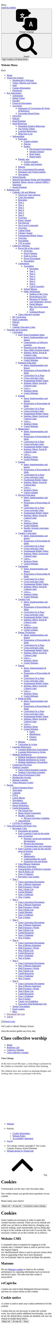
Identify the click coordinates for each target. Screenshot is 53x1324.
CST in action (24, 243)
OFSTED (16, 116)
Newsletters (23, 174)
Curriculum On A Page (34, 375)
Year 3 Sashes (24, 938)
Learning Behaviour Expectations (33, 749)
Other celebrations (32, 291)
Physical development (33, 843)
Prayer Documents (32, 258)
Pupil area (22, 139)
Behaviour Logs (25, 134)
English (21, 396)
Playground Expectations (40, 149)
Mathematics (23, 429)
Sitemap (10, 1124)
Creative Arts (24, 599)
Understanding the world (35, 859)
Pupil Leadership (20, 319)
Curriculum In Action (27, 744)
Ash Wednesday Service (40, 302)
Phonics (21, 742)
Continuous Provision (22, 765)
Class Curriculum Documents (31, 882)
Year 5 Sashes (24, 978)
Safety (32, 731)
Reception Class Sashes (28, 877)
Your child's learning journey (36, 350)
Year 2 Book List (25, 910)
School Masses (30, 289)
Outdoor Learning (20, 767)
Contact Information (21, 88)
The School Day (25, 810)
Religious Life (13, 190)
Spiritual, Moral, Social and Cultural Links (36, 417)
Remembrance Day (38, 296)
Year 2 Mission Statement (29, 904)
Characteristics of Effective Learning (34, 869)
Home (9, 75)
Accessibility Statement (22, 1138)
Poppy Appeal (24, 220)
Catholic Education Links (23, 327)
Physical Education (26, 495)
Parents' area (23, 159)
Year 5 (21, 212)
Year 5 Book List (25, 971)
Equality (16, 101)
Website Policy (19, 1136)
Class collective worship (29, 314)
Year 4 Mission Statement (29, 945)
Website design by (20, 1151)
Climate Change (25, 233)
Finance (32, 737)
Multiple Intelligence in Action (31, 759)
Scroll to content (8, 7)
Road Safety (34, 154)
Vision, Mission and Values (24, 83)
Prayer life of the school (28, 248)
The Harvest (23, 223)
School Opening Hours (22, 787)
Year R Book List (26, 871)
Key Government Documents (31, 169)
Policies (15, 118)
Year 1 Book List (25, 889)
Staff (14, 85)
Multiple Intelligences (22, 754)
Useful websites (31, 141)
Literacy (27, 854)
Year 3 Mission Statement (29, 925)
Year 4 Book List (25, 950)
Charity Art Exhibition (28, 1001)
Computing (23, 566)
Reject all (6, 1206)
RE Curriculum (19, 317)
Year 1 (21, 202)
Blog (14, 1011)
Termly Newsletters (21, 1006)
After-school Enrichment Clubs (26, 775)
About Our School (15, 78)
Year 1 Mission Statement (29, 884)
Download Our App (16, 1014)
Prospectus (17, 90)
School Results (19, 177)
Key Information (14, 93)
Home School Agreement (29, 813)
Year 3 (21, 207)
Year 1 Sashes (24, 897)
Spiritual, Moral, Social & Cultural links (35, 483)
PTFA (15, 795)
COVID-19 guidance (21, 823)
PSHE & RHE (24, 698)
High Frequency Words (28, 887)
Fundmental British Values (35, 480)
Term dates (17, 790)
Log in (10, 1016)
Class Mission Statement (29, 864)
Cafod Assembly (36, 286)
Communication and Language (37, 846)
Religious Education (27, 363)
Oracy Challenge (25, 874)
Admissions (17, 95)
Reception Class (19, 828)
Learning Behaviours (27, 131)
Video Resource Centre (22, 782)
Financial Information (22, 103)
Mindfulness (34, 734)
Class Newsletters (26, 197)
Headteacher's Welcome (23, 80)
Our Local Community (28, 225)
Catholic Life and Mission (24, 192)
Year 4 (21, 210)
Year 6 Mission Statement (29, 986)
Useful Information (20, 808)
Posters (27, 146)
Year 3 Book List (25, 930)
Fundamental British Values (30, 235)
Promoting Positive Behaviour (31, 126)
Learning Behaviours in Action (32, 752)
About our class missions (29, 195)
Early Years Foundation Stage (31, 335)
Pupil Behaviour (19, 123)
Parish (15, 324)
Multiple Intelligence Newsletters (32, 762)
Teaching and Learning (17, 329)
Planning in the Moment (34, 347)
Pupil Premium (19, 121)
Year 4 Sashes (24, 958)
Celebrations (23, 263)
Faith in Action (30, 256)
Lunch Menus (18, 798)
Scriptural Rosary (37, 312)
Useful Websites (31, 360)
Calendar (16, 793)
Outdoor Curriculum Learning (31, 772)
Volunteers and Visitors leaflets (32, 172)
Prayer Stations (30, 253)
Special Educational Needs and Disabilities (31, 179)
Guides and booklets (33, 164)
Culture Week (24, 230)
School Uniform (19, 803)
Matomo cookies (15, 1269)
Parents (10, 785)
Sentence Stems (31, 391)
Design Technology (27, 632)
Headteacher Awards (21, 777)
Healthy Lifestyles (26, 815)
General (32, 739)
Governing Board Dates (28, 113)
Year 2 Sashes (24, 917)
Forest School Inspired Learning (32, 770)
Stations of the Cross (38, 294)
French (21, 665)
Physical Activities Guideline (36, 818)
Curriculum (17, 332)
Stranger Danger (36, 151)
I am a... (27, 388)
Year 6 (21, 215)
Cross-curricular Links (34, 378)
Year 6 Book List (25, 991)
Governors (17, 106)
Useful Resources (26, 932)
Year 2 (21, 205)
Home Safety (35, 156)
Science (21, 462)
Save (26, 1321)
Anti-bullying (24, 821)
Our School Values (26, 128)
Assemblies (29, 266)
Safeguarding (18, 136)
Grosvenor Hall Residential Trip (32, 1004)
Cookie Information (21, 1133)
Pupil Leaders (18, 1009)
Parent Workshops (20, 805)
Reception (22, 200)
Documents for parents (28, 831)
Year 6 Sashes (24, 999)
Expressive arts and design (35, 861)
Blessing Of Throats (38, 299)
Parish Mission (36, 304)
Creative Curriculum (27, 533)
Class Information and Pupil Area (21, 826)
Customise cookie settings (35, 1206)
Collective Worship (21, 246)
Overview (22, 218)
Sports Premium (19, 187)
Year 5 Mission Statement (29, 966)
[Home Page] (8, 1021)
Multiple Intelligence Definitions (32, 757)
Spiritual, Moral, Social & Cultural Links (35, 353)
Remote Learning (20, 780)
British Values (18, 98)
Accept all (17, 1206)
